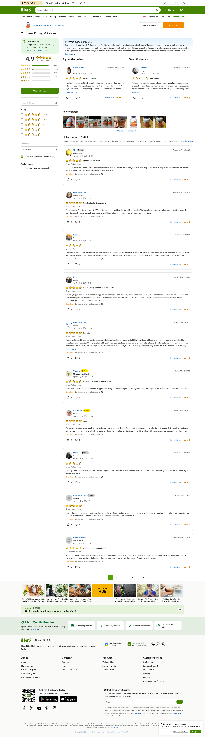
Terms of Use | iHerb (113, 732)
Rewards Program (28, 669)
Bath (45, 16)
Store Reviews (27, 666)
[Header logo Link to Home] (26, 10)
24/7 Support (148, 662)
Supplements (26, 16)
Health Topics (111, 16)
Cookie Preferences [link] (98, 732)
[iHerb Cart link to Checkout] (181, 10)
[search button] (157, 10)
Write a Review (149, 25)
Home (71, 16)
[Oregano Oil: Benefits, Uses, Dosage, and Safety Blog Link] (148, 593)
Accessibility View (109, 666)
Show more (70, 92)
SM (74, 150)
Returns (146, 677)
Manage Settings (180, 731)
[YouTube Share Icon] (39, 708)
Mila (75, 277)
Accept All (195, 731)
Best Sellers (153, 16)
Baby (79, 16)
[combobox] (40, 149)
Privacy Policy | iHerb (82, 732)
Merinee (77, 453)
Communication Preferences (154, 681)
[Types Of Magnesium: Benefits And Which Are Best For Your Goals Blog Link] (33, 593)
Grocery (62, 16)
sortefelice (77, 410)
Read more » (114, 727)
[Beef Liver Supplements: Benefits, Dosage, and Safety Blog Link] (125, 593)
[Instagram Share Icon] (54, 708)
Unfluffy (143, 68)
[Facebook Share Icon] (24, 708)
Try (162, 16)
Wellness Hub (178, 16)
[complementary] (98, 732)
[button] (183, 3)
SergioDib (77, 235)
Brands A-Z (98, 16)
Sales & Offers (108, 669)
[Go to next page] (150, 577)
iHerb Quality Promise (30, 677)
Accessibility (126, 732)
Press (64, 666)
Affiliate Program (28, 673)
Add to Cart (173, 25)
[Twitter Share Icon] (32, 708)
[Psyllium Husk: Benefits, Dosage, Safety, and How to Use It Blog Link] (171, 593)
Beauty (53, 16)
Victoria (76, 371)
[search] (56, 103)
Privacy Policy (177, 713)
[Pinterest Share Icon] (47, 708)
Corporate (66, 662)
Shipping (146, 673)
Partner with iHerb (69, 669)
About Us (25, 662)
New (168, 16)
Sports (38, 16)
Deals (144, 16)
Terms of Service (112, 716)
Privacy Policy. (136, 713)
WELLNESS (102, 590)
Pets (85, 16)
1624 (144, 577)
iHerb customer (79, 68)
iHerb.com (26, 724)
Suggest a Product (150, 666)
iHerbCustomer (79, 322)
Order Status (148, 669)
